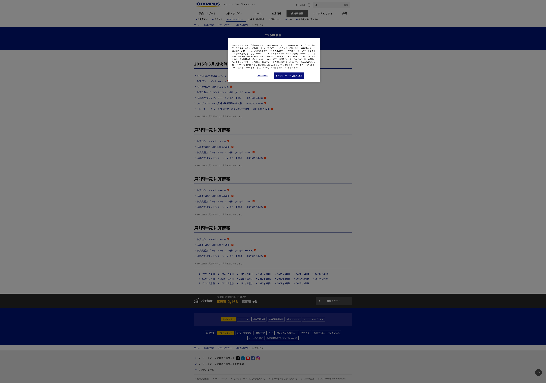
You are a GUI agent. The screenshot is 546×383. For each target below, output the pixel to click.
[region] (274, 60)
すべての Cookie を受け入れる (289, 75)
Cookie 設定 (262, 75)
